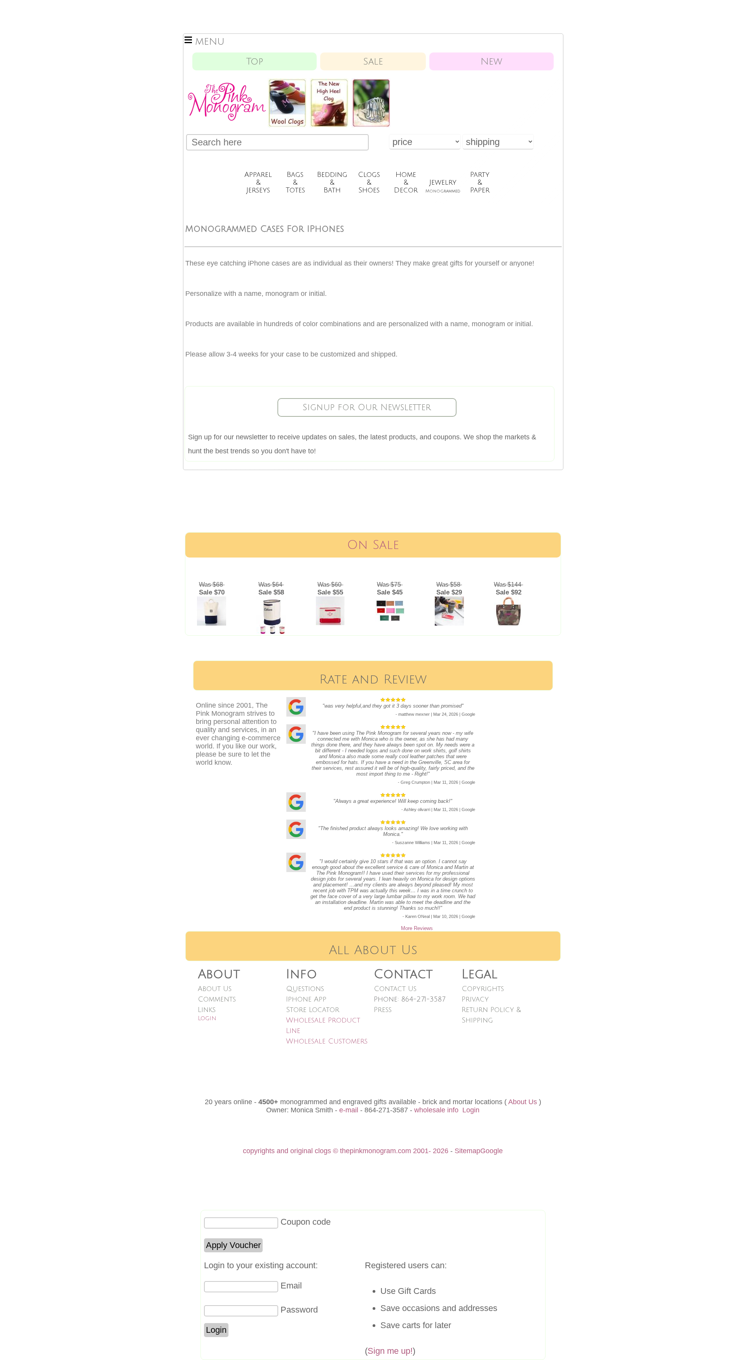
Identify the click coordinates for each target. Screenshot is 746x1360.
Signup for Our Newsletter (367, 407)
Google (491, 1151)
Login (207, 1018)
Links (207, 1010)
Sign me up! (390, 1351)
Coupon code (306, 1222)
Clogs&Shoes (369, 182)
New (491, 61)
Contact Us (395, 989)
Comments (217, 999)
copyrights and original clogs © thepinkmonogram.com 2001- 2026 (345, 1151)
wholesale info (436, 1110)
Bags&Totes (295, 182)
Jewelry (442, 185)
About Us (215, 989)
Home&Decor (406, 182)
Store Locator (312, 1010)
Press (383, 1010)
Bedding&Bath (332, 182)
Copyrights (483, 989)
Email (291, 1285)
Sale (373, 61)
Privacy (475, 999)
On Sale (373, 545)
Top (254, 61)
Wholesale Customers (327, 1041)
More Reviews (417, 928)
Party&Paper (480, 182)
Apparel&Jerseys (258, 182)
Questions (305, 989)
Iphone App (306, 999)
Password (299, 1310)
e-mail (348, 1110)
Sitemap (467, 1151)
